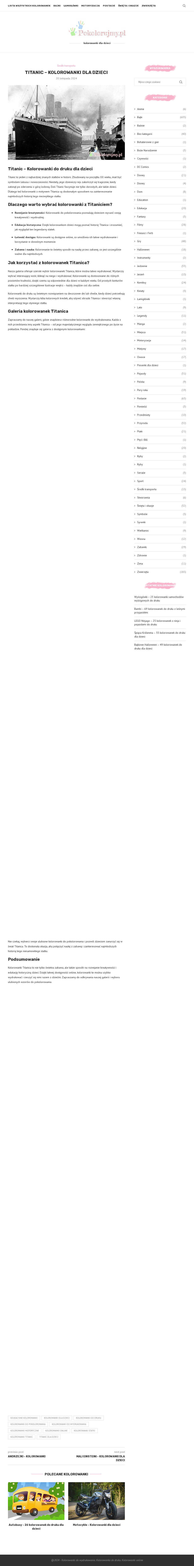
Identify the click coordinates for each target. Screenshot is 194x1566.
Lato (161, 307)
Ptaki (161, 431)
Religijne (161, 448)
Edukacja (161, 208)
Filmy (161, 224)
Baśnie (161, 125)
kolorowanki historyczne (24, 1430)
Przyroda (161, 423)
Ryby (161, 456)
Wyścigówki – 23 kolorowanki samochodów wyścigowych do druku (159, 598)
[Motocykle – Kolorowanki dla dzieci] (96, 1501)
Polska (161, 381)
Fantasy (161, 216)
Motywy (161, 348)
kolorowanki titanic (21, 1437)
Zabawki (161, 547)
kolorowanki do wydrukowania (69, 1424)
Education (161, 200)
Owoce (161, 357)
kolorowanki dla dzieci (57, 1418)
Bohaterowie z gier (161, 142)
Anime (161, 109)
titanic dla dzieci (48, 1437)
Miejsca (161, 332)
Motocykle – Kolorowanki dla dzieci (96, 1525)
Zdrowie (161, 555)
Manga (161, 324)
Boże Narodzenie (161, 150)
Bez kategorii (161, 134)
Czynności (161, 158)
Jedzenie (161, 266)
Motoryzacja (90, 5)
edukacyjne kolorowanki (24, 1418)
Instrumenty (161, 257)
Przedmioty (161, 415)
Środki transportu (161, 489)
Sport (161, 481)
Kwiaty (161, 291)
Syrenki (161, 522)
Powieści (161, 406)
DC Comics (161, 167)
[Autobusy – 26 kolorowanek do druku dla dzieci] (36, 1501)
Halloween (161, 249)
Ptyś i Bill (161, 439)
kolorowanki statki (84, 1430)
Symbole (161, 514)
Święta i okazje (128, 5)
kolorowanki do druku (88, 1418)
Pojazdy (161, 373)
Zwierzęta (149, 5)
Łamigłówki (71, 5)
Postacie (109, 5)
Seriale (161, 472)
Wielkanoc (161, 530)
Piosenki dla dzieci (161, 365)
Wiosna (161, 539)
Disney (161, 175)
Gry (161, 241)
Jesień (161, 274)
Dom (161, 191)
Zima (161, 563)
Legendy (161, 315)
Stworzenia (161, 497)
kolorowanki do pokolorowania (27, 1424)
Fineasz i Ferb (161, 233)
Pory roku (161, 390)
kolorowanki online (56, 1430)
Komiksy (161, 282)
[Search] (184, 5)
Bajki (57, 5)
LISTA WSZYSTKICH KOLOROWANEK (29, 5)
